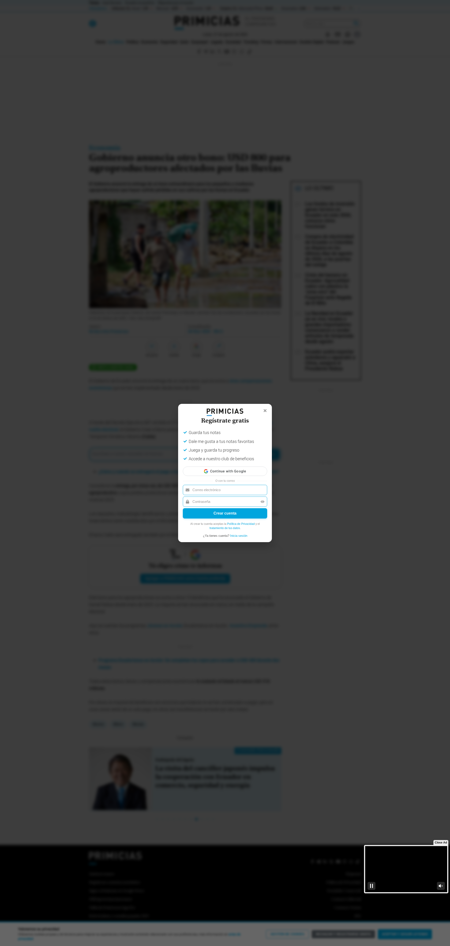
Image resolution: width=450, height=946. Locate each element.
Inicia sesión (238, 535)
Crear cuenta (225, 513)
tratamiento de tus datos (225, 528)
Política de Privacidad (241, 524)
